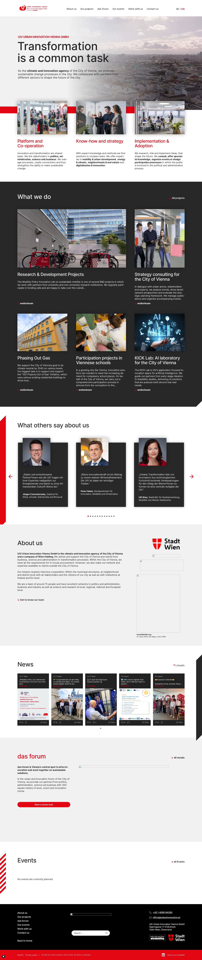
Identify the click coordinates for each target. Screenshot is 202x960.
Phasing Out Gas (33, 358)
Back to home (24, 940)
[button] (88, 516)
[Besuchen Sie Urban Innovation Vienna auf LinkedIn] (164, 955)
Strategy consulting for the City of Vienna (157, 277)
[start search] (106, 933)
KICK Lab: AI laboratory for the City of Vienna (157, 360)
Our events (118, 9)
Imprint (20, 955)
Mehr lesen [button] (23, 686)
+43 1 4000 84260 (162, 912)
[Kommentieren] (25, 722)
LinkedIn (180, 665)
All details (179, 757)
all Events (179, 861)
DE (177, 9)
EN (183, 9)
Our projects (86, 9)
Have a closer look (44, 804)
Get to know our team (32, 599)
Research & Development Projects (50, 274)
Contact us (153, 9)
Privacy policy (31, 955)
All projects (178, 198)
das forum (103, 9)
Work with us (135, 9)
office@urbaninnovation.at (166, 917)
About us (71, 9)
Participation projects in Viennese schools (99, 360)
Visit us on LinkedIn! (176, 955)
